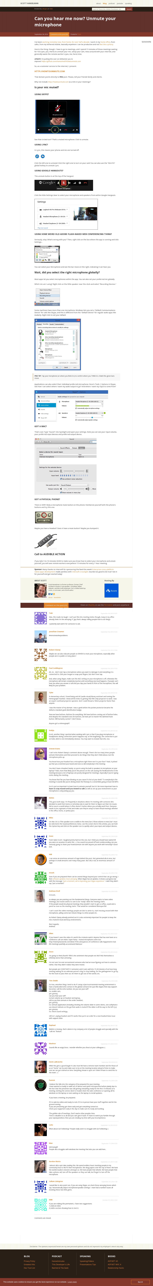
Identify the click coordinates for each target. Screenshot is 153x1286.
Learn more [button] (72, 1282)
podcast (112, 3)
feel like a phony (106, 44)
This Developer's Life (61, 1264)
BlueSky (91, 605)
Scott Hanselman (29, 3)
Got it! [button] (140, 1282)
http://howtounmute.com (49, 71)
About (50, 597)
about (98, 3)
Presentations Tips (88, 1264)
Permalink (108, 605)
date (51, 9)
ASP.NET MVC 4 (114, 1264)
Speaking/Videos (87, 1261)
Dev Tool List (29, 1268)
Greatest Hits (29, 1264)
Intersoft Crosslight (80, 572)
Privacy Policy (29, 1261)
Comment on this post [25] (59, 34)
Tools (79, 34)
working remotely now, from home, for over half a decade (65, 42)
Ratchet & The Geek (60, 1268)
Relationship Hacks (116, 1268)
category (45, 9)
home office (105, 42)
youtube (120, 3)
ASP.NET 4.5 (113, 1261)
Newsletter (57, 597)
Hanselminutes (58, 1261)
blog (105, 3)
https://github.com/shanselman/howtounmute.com (61, 61)
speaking (128, 3)
